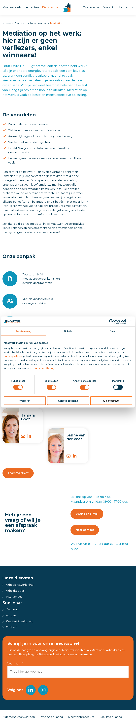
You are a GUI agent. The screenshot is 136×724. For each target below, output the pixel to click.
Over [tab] (112, 331)
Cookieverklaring (111, 717)
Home (6, 23)
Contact (107, 7)
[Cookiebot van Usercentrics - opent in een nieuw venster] (111, 321)
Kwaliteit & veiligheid (19, 621)
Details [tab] (68, 331)
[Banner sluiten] (131, 321)
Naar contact (85, 529)
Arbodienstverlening (20, 584)
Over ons (12, 609)
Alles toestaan (111, 400)
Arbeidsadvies (15, 590)
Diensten (20, 23)
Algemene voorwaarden (18, 717)
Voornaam (15, 663)
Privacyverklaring (51, 717)
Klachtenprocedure (81, 717)
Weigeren (24, 400)
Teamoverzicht (18, 473)
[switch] (51, 387)
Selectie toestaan (68, 400)
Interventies (38, 23)
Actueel (11, 615)
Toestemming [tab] (23, 331)
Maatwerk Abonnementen (20, 7)
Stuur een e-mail (87, 513)
